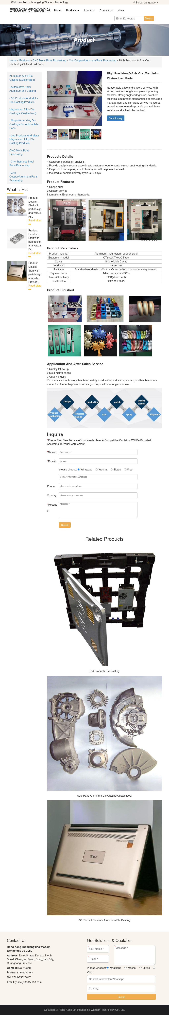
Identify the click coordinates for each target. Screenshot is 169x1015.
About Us (89, 10)
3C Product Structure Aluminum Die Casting (104, 920)
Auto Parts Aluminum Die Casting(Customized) (104, 795)
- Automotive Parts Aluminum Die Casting (22, 89)
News (121, 10)
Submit (64, 525)
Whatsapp (86, 469)
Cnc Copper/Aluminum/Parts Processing (92, 60)
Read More (34, 220)
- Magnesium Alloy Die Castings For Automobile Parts (23, 124)
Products (71, 10)
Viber (130, 469)
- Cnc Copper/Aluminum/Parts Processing (23, 176)
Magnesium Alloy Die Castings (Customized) (22, 111)
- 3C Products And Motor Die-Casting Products (23, 100)
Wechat (103, 469)
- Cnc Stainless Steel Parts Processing (21, 163)
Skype (117, 469)
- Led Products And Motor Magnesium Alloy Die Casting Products (24, 139)
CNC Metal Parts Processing (49, 60)
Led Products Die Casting (104, 671)
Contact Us (106, 10)
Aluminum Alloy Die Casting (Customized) (22, 77)
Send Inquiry (115, 118)
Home (57, 10)
